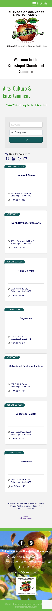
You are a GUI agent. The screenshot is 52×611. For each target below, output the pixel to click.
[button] (6, 154)
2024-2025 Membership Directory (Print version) (26, 105)
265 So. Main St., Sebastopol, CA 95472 (28, 556)
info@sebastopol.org (28, 572)
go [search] (27, 139)
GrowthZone (32, 606)
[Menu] (39, 3)
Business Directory (15, 504)
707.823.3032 (28, 567)
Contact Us (30, 509)
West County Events (32, 504)
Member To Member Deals (26, 506)
